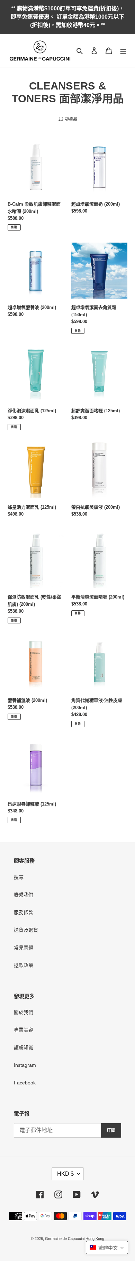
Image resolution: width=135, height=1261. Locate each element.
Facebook (25, 1082)
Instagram (25, 1065)
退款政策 (23, 965)
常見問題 (23, 947)
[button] (107, 1247)
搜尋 (19, 877)
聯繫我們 (23, 894)
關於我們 (23, 1012)
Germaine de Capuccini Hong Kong (74, 1238)
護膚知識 (23, 1047)
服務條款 (23, 912)
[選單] (123, 51)
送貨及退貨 (26, 930)
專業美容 (23, 1030)
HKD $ (65, 1174)
